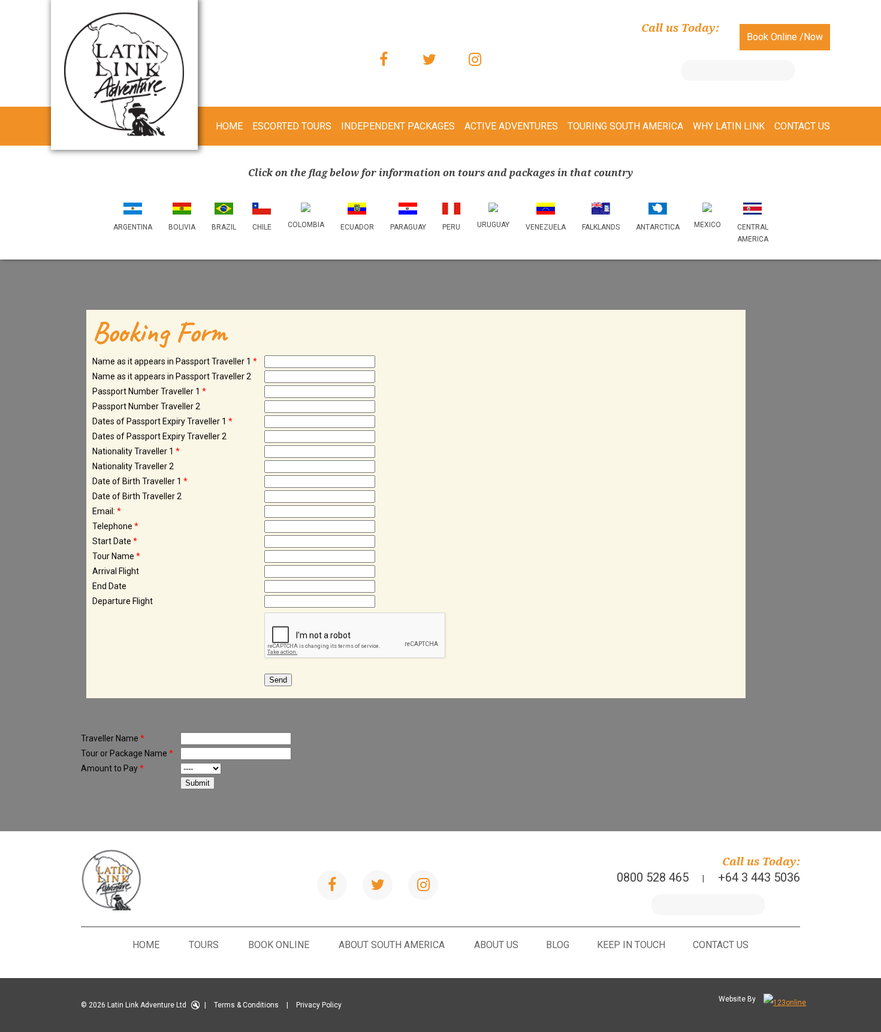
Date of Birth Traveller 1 (140, 481)
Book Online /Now (785, 37)
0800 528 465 (572, 44)
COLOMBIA (306, 225)
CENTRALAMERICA (752, 233)
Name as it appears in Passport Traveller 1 (174, 361)
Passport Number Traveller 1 (149, 391)
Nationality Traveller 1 (136, 451)
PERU (451, 227)
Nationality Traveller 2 (133, 466)
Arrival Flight (115, 571)
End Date (109, 586)
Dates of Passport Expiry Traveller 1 (162, 421)
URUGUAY (493, 225)
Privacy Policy (319, 1005)
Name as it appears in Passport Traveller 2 (171, 376)
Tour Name (116, 556)
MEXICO (707, 225)
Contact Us (721, 944)
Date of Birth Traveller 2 (137, 496)
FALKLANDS (601, 227)
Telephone (115, 526)
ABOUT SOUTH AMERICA (392, 944)
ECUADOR (357, 227)
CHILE (261, 227)
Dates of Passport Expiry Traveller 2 (159, 436)
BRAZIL (224, 227)
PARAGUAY (408, 227)
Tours (204, 944)
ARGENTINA (132, 227)
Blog (557, 944)
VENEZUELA (546, 227)
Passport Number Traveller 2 (146, 406)
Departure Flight (122, 601)
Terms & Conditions (246, 1005)
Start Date (114, 541)
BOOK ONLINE (278, 944)
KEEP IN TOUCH (631, 944)
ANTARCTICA (658, 227)
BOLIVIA (181, 227)
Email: (106, 511)
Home (145, 944)
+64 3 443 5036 (678, 44)
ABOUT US (496, 944)
